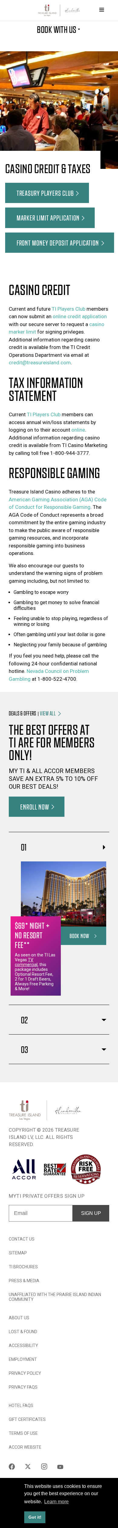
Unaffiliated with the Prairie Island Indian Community (55, 1297)
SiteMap (18, 1253)
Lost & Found (23, 1331)
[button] (47, 193)
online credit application (80, 316)
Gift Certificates (27, 1419)
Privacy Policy (25, 1373)
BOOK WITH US (57, 29)
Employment (23, 1359)
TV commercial (26, 962)
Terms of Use (23, 1433)
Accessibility (23, 1345)
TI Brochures (23, 1266)
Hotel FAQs (21, 1405)
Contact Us (21, 1239)
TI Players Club (68, 309)
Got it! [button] (34, 1517)
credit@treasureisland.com (40, 363)
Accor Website (25, 1447)
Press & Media (24, 1280)
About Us (19, 1317)
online (78, 430)
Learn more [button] (56, 1501)
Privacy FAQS (23, 1387)
